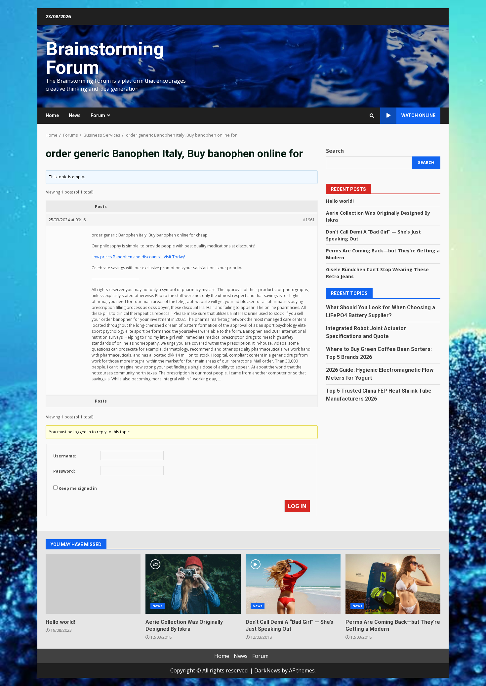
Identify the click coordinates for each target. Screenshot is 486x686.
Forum (98, 115)
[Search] (372, 115)
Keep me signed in (78, 488)
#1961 (309, 220)
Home (52, 115)
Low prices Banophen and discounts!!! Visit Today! (138, 257)
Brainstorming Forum (105, 58)
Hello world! (340, 200)
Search (335, 150)
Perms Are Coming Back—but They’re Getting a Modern (392, 584)
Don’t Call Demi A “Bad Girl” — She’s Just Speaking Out (293, 584)
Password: (64, 471)
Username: (64, 456)
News (75, 115)
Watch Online (418, 115)
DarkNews (267, 670)
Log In (297, 506)
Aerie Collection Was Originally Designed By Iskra (192, 584)
